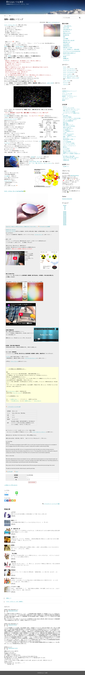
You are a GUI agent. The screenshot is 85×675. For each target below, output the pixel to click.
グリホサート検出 (15, 586)
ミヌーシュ (65, 84)
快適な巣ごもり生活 (67, 47)
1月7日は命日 (66, 44)
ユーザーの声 (9, 471)
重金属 (64, 56)
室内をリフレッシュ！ (16, 578)
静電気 (12, 545)
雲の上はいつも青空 (14, 2)
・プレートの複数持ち (67, 135)
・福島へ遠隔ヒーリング (67, 124)
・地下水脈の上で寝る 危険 (68, 156)
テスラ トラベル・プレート (10, 24)
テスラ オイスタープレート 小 (31, 358)
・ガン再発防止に (66, 130)
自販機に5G (65, 58)
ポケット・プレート (48, 163)
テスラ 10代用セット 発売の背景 (71, 49)
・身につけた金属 (66, 151)
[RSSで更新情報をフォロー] (15, 501)
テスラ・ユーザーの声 (67, 93)
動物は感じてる (66, 42)
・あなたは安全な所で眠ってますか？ (70, 157)
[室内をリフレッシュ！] (7, 581)
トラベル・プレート (19, 46)
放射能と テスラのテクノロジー (69, 96)
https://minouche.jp (74, 175)
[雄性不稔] (7, 564)
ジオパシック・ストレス (10, 229)
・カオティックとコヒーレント (69, 145)
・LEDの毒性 (65, 115)
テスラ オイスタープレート (69, 70)
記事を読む (13, 515)
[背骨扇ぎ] (7, 573)
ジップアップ (66, 60)
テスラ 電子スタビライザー (69, 76)
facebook (33, 156)
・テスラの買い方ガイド (67, 128)
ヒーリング (54, 503)
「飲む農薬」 (14, 553)
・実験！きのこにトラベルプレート (70, 110)
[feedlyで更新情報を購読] (12, 501)
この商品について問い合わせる (10, 485)
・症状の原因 (65, 123)
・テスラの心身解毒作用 (67, 120)
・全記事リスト (65, 166)
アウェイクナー (66, 54)
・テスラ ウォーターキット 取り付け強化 (71, 118)
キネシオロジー (65, 98)
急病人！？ (14, 520)
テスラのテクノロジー (67, 95)
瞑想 (64, 36)
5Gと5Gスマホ (66, 31)
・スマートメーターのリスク (68, 144)
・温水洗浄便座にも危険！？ (68, 139)
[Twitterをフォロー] (5, 501)
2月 (65, 208)
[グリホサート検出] (7, 589)
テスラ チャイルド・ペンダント (11, 119)
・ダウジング (65, 137)
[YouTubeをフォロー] (10, 501)
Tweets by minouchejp (67, 198)
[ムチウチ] (7, 515)
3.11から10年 (66, 27)
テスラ (5, 46)
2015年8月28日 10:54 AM (12, 610)
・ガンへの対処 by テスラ (68, 131)
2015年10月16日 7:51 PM (12, 648)
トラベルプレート (48, 503)
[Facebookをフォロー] (8, 501)
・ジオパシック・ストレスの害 (69, 158)
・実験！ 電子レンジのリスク (69, 136)
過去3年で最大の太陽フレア (69, 53)
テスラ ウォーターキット (69, 68)
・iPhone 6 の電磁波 (66, 117)
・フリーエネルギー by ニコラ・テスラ (71, 109)
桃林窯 (63, 100)
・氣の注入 (64, 147)
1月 (65, 209)
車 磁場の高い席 (15, 528)
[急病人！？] (7, 523)
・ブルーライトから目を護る (68, 126)
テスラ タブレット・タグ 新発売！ (14, 601)
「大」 (29, 163)
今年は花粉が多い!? (67, 29)
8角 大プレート (39, 163)
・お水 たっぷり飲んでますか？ (69, 119)
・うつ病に (64, 132)
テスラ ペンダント (67, 74)
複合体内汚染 (66, 35)
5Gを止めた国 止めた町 (68, 40)
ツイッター (39, 156)
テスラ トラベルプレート (54, 22)
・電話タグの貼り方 (66, 127)
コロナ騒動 (65, 38)
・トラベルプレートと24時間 (68, 111)
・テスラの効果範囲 (66, 141)
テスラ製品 (6, 115)
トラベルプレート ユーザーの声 (13, 406)
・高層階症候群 (65, 160)
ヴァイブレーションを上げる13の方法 (71, 51)
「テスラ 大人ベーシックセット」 (39, 431)
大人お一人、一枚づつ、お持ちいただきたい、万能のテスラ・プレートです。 (22, 226)
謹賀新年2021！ (66, 45)
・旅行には (64, 122)
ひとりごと (65, 82)
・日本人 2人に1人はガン (68, 134)
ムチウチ (13, 512)
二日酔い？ (14, 537)
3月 (65, 206)
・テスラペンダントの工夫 (68, 107)
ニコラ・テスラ (50, 83)
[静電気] (7, 548)
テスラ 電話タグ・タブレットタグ (71, 77)
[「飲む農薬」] (7, 556)
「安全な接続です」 (67, 26)
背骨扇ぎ (13, 570)
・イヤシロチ (65, 140)
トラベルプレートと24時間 (44, 226)
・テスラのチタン (66, 149)
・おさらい (64, 106)
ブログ (16, 471)
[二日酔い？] (7, 539)
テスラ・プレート (8, 180)
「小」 (33, 163)
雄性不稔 (13, 561)
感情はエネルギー (67, 33)
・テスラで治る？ (66, 148)
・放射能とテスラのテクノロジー (69, 152)
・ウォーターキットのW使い (68, 143)
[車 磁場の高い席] (7, 531)
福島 (59, 503)
